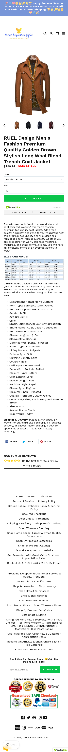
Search (31, 496)
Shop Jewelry (47, 586)
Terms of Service (23, 501)
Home (19, 496)
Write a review (32, 465)
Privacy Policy (46, 501)
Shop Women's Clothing (34, 528)
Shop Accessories (23, 586)
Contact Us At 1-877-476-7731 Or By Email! (34, 563)
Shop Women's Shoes (47, 605)
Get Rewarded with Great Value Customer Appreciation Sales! (34, 557)
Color (7, 174)
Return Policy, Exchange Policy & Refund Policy (34, 507)
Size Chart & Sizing (34, 614)
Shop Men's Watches (34, 595)
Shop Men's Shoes (18, 605)
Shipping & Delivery (19, 523)
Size (6, 185)
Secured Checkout (34, 513)
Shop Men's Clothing (48, 523)
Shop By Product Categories (34, 540)
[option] (17, 125)
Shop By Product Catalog (34, 545)
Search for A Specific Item (34, 581)
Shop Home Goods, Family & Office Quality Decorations (34, 534)
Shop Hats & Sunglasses (34, 591)
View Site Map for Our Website (34, 550)
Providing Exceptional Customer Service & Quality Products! (34, 575)
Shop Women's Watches (34, 600)
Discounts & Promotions (34, 518)
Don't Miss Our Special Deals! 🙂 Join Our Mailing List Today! (34, 660)
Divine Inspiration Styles (35, 737)
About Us (46, 496)
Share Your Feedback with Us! (34, 649)
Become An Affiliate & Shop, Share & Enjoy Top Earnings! (34, 643)
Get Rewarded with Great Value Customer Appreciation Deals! (34, 635)
